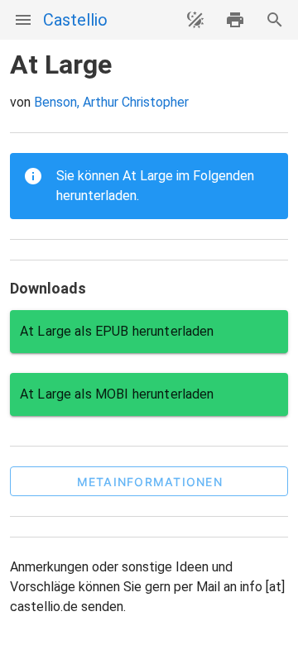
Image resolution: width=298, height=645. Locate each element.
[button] (149, 481)
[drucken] (235, 20)
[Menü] (23, 20)
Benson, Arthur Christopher (111, 102)
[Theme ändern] (195, 20)
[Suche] (275, 20)
